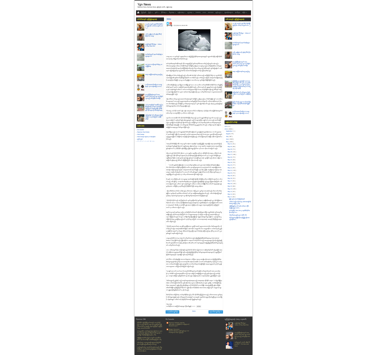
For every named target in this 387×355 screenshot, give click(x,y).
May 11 (230, 197)
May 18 (230, 178)
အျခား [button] (244, 12)
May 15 (230, 186)
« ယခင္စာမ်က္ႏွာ (172, 312)
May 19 (230, 176)
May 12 (230, 194)
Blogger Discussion (174, 329)
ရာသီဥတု (237, 12)
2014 (226, 129)
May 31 (230, 144)
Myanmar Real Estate (143, 132)
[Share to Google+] (171, 23)
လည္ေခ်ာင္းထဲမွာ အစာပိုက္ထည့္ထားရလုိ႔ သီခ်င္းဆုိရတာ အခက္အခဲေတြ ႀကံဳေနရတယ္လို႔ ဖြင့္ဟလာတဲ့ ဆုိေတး (149, 349)
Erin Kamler (140, 130)
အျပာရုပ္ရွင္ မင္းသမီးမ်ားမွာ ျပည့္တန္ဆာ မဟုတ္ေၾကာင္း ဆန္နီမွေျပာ (154, 117)
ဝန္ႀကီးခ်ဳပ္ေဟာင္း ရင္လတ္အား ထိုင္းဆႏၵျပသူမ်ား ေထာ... (239, 207)
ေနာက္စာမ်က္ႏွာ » (216, 312)
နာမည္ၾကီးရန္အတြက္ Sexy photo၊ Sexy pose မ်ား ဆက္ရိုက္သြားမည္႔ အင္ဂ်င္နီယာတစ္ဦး (154, 96)
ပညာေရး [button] (189, 12)
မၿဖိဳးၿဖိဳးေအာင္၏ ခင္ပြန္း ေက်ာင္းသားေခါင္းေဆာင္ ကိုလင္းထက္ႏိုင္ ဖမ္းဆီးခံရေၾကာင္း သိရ (149, 339)
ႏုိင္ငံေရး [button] (163, 12)
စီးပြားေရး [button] (172, 12)
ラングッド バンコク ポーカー (146, 141)
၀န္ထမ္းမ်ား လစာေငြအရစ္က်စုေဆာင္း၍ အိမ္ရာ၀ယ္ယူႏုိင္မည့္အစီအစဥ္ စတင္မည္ (149, 343)
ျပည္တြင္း (143, 12)
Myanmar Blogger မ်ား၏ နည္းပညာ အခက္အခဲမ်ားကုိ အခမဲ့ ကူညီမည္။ (179, 331)
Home (194, 311)
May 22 (230, 168)
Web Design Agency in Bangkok (146, 137)
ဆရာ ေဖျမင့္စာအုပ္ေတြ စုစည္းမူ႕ (154, 75)
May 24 (230, 162)
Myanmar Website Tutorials (177, 323)
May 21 (230, 170)
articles (199, 306)
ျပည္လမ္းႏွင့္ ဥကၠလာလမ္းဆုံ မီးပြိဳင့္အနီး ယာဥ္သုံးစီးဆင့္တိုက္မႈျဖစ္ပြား (242, 103)
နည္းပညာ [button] (218, 12)
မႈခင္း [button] (156, 12)
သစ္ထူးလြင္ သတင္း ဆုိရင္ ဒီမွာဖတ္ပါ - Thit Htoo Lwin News (242, 344)
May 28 (230, 152)
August (228, 134)
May (227, 142)
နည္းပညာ (140, 139)
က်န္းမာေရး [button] (181, 12)
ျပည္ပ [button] (150, 12)
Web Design (140, 134)
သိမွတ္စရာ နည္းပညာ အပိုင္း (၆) (238, 215)
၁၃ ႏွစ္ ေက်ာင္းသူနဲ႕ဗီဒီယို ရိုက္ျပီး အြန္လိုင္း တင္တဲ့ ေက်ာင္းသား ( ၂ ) (154, 26)
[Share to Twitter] (168, 23)
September (229, 131)
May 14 (230, 189)
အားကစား (211, 12)
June (227, 139)
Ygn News (144, 5)
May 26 (230, 157)
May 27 (230, 154)
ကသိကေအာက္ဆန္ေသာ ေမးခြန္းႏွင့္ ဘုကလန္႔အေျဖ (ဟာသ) (153, 85)
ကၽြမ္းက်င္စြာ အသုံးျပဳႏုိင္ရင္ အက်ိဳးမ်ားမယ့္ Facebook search (179, 325)
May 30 (230, 147)
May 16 (230, 184)
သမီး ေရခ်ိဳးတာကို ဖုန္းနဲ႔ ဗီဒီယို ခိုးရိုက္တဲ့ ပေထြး (153, 35)
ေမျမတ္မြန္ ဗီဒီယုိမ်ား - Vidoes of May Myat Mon (153, 45)
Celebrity (198, 12)
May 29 (230, 149)
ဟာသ (204, 12)
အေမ (169, 19)
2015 (226, 126)
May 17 (230, 181)
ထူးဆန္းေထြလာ (228, 12)
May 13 (230, 192)
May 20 (230, 173)
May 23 (230, 165)
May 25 (230, 160)
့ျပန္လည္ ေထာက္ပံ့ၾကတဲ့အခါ (237, 199)
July (227, 137)
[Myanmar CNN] (138, 12)
